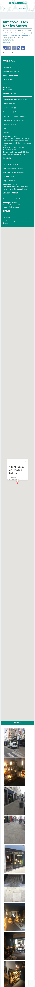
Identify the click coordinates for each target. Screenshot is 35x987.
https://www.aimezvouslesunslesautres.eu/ (16, 35)
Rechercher (22, 9)
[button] (17, 482)
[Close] (25, 461)
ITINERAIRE (17, 723)
